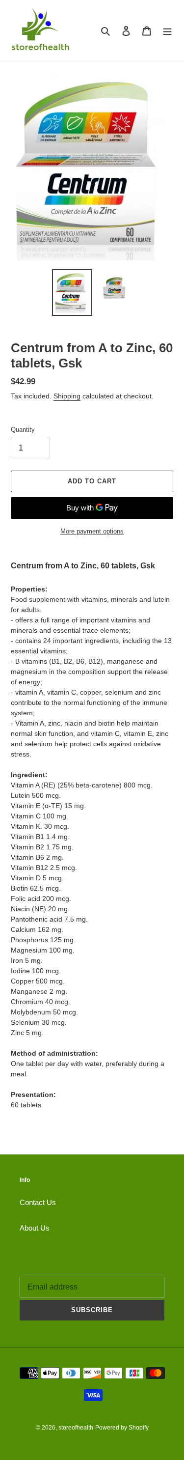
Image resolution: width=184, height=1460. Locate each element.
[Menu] (167, 30)
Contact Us (38, 1202)
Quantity (23, 429)
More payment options (92, 531)
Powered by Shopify (122, 1427)
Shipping (66, 396)
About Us (35, 1228)
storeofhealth (75, 1427)
